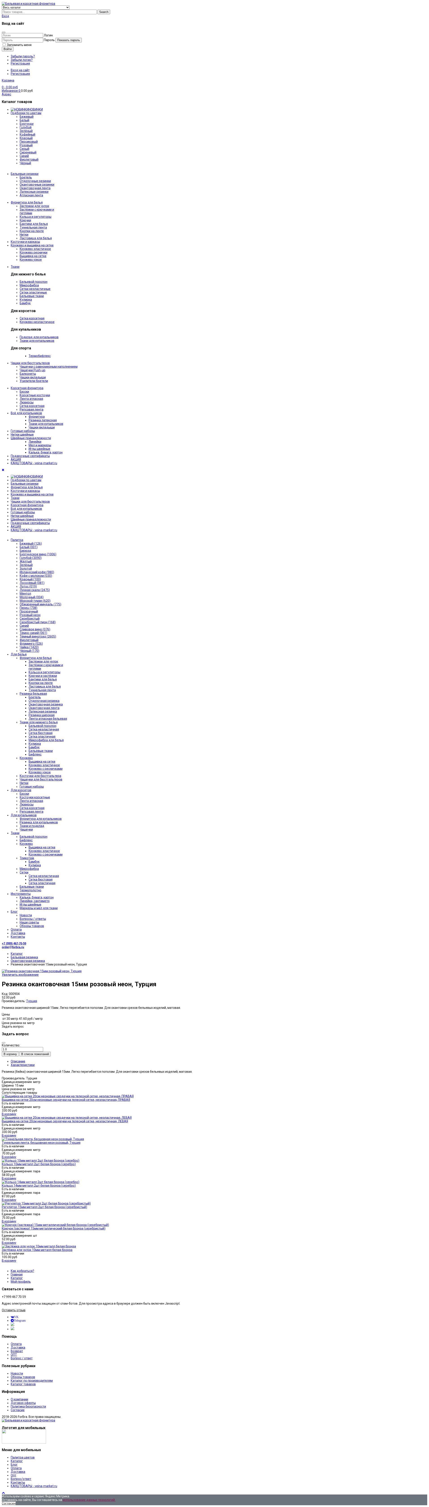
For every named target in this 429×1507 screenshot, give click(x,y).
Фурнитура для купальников (41, 819)
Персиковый (29, 141)
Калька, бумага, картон (46, 452)
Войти (8, 49)
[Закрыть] (3, 32)
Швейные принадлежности (31, 438)
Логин (48, 35)
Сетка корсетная (32, 318)
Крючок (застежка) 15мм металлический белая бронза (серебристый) (53, 1228)
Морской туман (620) (35, 600)
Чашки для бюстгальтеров (30, 363)
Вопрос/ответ (21, 1479)
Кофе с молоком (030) (36, 575)
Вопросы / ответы (33, 919)
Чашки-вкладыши (33, 377)
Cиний (24, 156)
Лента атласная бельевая (48, 718)
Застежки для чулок (34, 206)
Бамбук (25, 303)
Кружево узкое (31, 259)
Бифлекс (35, 754)
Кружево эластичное (35, 249)
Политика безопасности (28, 1406)
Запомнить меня (19, 45)
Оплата (16, 929)
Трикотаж (27, 858)
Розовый (26, 145)
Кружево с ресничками (46, 768)
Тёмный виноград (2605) (38, 636)
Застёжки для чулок (43, 661)
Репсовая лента (31, 409)
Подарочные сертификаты (30, 456)
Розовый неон (30, 615)
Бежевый (27, 116)
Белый (24, 120)
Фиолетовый (29, 159)
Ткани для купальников (37, 340)
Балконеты (28, 374)
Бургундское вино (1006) (38, 554)
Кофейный (27, 134)
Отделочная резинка (44, 701)
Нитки (24, 234)
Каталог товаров (23, 1384)
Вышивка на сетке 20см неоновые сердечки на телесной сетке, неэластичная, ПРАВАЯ (66, 1100)
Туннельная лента (33, 227)
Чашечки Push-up (32, 370)
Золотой (26, 568)
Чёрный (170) (29, 651)
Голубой (26, 127)
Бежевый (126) (31, 543)
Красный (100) (30, 579)
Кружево (26, 758)
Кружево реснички (33, 252)
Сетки (24, 872)
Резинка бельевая (33, 693)
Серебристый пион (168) (38, 622)
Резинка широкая (42, 715)
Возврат (17, 1351)
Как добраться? (22, 1271)
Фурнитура (37, 416)
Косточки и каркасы (25, 241)
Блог (14, 911)
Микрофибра (29, 285)
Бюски (24, 391)
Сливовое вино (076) (35, 629)
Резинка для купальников (39, 822)
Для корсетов (21, 790)
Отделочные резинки (35, 181)
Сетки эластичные (33, 292)
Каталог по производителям (32, 1380)
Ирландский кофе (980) (37, 572)
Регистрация (20, 63)
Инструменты (21, 894)
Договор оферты (23, 1403)
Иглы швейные (39, 449)
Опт (13, 1475)
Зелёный (26, 131)
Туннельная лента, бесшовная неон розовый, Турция (41, 1142)
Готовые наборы (23, 431)
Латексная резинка (43, 711)
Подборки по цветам (26, 113)
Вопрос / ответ (22, 1358)
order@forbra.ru (13, 947)
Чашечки (26, 829)
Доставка (18, 933)
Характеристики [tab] (23, 1065)
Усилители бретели (34, 381)
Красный (26, 138)
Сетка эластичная (42, 736)
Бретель (26, 177)
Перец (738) (28, 608)
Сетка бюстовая (41, 733)
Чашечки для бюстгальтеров (41, 779)
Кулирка (26, 299)
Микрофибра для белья (46, 740)
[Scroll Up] (3, 1492)
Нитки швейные (22, 434)
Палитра (17, 540)
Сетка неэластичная (44, 729)
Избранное (11, 90)
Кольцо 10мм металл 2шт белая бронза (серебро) (39, 1164)
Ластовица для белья (36, 238)
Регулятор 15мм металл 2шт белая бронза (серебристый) (44, 1207)
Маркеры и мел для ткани (39, 908)
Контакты (18, 936)
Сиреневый (28, 152)
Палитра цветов (23, 1457)
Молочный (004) (32, 597)
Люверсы (27, 402)
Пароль (49, 40)
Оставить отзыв (13, 1310)
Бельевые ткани (32, 296)
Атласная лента (31, 195)
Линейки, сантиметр (35, 901)
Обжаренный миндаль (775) (40, 604)
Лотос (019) (28, 586)
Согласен (9, 1503)
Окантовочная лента (35, 188)
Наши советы (29, 922)
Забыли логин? (22, 60)
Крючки (25, 220)
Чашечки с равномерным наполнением (49, 366)
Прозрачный (29, 611)
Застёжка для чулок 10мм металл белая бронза (37, 1250)
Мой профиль (21, 1281)
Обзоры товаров (32, 926)
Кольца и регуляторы (35, 216)
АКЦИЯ (16, 459)
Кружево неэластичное (37, 322)
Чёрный (25, 163)
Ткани (15, 267)
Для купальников (24, 815)
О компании (19, 1399)
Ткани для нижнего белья (39, 722)
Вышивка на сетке (33, 256)
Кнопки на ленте (32, 231)
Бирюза (25, 550)
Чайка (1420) (29, 647)
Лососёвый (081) (32, 583)
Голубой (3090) (31, 558)
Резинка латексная (43, 420)
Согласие (18, 1410)
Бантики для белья (34, 224)
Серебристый (30, 618)
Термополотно (30, 890)
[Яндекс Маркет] (12, 1329)
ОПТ (14, 1354)
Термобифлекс (40, 356)
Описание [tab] (18, 1061)
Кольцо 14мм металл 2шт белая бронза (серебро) (39, 1185)
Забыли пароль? (23, 56)
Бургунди (27, 124)
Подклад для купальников (39, 337)
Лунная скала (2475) (35, 590)
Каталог (17, 1278)
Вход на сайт (20, 70)
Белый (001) (29, 547)
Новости (26, 915)
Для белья (19, 654)
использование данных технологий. (89, 1500)
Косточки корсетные (35, 797)
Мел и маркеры (40, 445)
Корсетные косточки (35, 395)
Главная (17, 1274)
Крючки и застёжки (43, 676)
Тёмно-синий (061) (33, 633)
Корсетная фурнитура (27, 388)
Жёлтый (26, 561)
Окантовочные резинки (37, 184)
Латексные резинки (34, 191)
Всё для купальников (26, 413)
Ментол (25, 593)
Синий (24, 626)
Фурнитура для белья (27, 202)
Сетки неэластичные (35, 289)
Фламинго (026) (31, 643)
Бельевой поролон (33, 281)
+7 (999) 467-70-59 (14, 943)
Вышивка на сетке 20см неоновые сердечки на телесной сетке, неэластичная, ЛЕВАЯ (65, 1121)
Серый (24, 149)
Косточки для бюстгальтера (40, 776)
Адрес (6, 94)
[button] (5, 16)
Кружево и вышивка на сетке (32, 245)
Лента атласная (31, 399)
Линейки (35, 441)
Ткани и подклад (32, 826)
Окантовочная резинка (46, 704)
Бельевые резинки (24, 174)
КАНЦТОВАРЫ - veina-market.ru (34, 463)
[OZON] (12, 1324)
